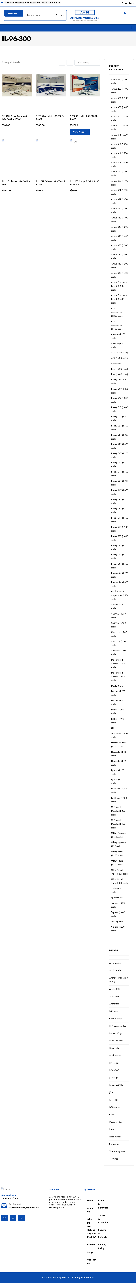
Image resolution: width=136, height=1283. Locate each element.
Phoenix (112, 1129)
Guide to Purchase (100, 1204)
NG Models (114, 1107)
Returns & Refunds (100, 1234)
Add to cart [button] (12, 129)
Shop (88, 1252)
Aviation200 (114, 989)
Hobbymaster (115, 1055)
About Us (89, 1210)
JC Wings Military (116, 1085)
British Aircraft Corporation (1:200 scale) (120, 595)
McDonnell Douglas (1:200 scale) (118, 811)
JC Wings (113, 1077)
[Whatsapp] (21, 1218)
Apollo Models (115, 970)
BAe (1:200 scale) (119, 369)
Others (112, 1114)
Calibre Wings (115, 1018)
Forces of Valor (116, 1040)
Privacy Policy (100, 1246)
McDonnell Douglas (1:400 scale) (118, 824)
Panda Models (115, 1121)
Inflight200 (114, 1070)
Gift (112, 728)
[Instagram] (13, 1218)
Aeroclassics (115, 963)
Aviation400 (114, 996)
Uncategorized (117, 921)
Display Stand (117, 685)
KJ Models (113, 1099)
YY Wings (113, 1158)
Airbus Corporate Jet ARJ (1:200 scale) (119, 286)
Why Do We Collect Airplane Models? (89, 1228)
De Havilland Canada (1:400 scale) (118, 676)
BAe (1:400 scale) (119, 374)
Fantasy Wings (115, 1033)
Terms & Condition (100, 1219)
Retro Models (115, 1136)
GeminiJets (114, 1048)
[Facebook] (4, 1218)
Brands (89, 1244)
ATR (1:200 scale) (119, 352)
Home (89, 1200)
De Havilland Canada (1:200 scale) (118, 663)
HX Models (114, 1062)
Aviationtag (114, 1003)
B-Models (113, 1011)
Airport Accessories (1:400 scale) (117, 325)
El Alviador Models (117, 1025)
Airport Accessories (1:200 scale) (117, 312)
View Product (79, 131)
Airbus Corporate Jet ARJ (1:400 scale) (119, 299)
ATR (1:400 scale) (119, 358)
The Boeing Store (117, 1151)
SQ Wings (114, 1144)
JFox (111, 1092)
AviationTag (116, 363)
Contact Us (89, 1261)
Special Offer (117, 897)
